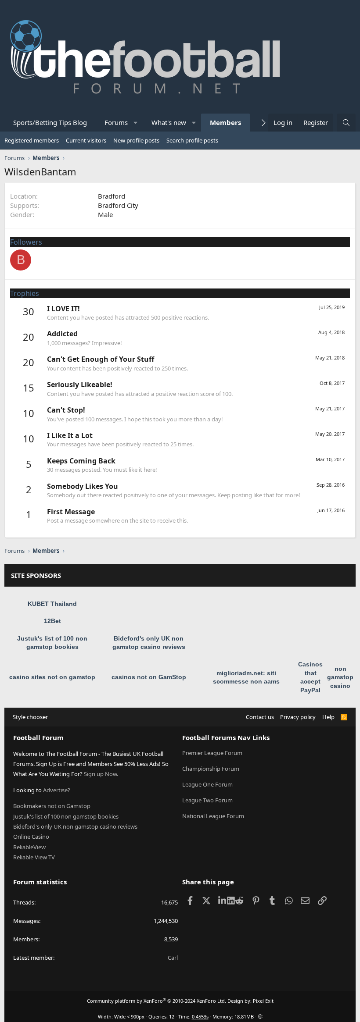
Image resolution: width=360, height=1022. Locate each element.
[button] (136, 123)
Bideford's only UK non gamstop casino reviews (75, 826)
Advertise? (56, 790)
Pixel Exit (263, 1000)
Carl (173, 957)
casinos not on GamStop (149, 676)
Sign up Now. (101, 774)
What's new (168, 122)
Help (328, 717)
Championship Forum (210, 769)
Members (225, 122)
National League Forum (213, 816)
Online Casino (31, 836)
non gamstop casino (340, 677)
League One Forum (207, 784)
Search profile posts (192, 140)
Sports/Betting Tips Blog (50, 122)
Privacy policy (298, 717)
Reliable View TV (34, 857)
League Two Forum (207, 800)
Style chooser (30, 717)
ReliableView (29, 847)
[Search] (346, 123)
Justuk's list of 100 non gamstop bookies (66, 816)
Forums (116, 122)
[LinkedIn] (222, 900)
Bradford (111, 196)
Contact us (260, 717)
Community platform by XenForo (156, 1000)
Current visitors (86, 140)
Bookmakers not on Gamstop (51, 806)
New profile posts (136, 140)
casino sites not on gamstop (52, 676)
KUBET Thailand (52, 603)
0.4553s (200, 1016)
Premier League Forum (212, 753)
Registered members (31, 140)
